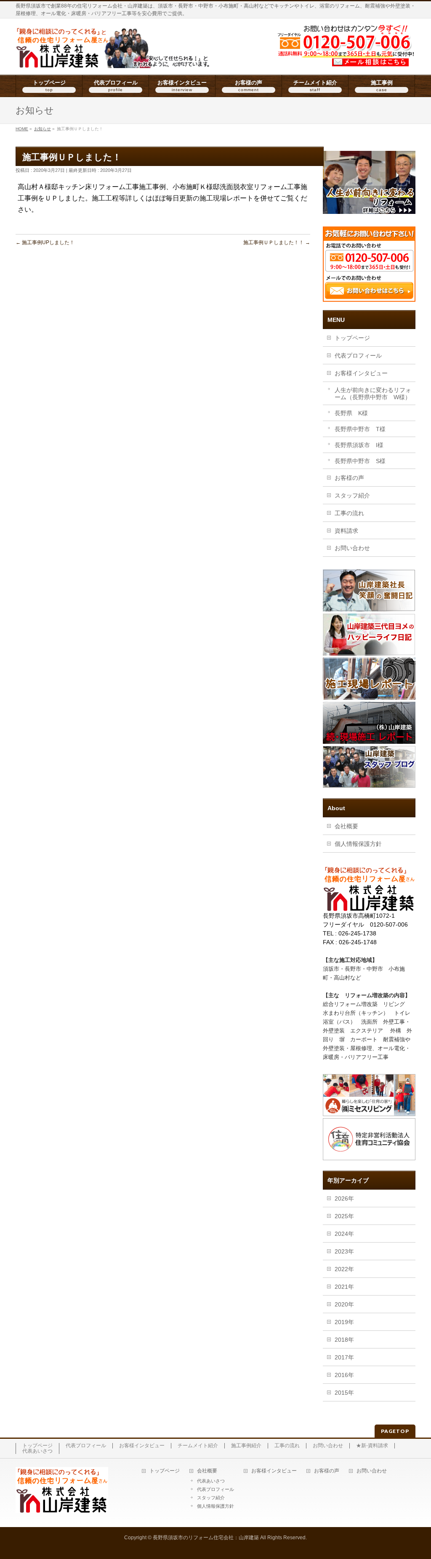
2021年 (344, 1286)
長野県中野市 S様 (360, 461)
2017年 (344, 1357)
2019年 (344, 1322)
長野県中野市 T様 (360, 429)
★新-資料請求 (372, 1445)
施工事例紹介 (246, 1445)
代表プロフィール (358, 355)
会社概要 (346, 826)
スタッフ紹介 (352, 495)
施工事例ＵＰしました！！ (276, 242)
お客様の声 (349, 477)
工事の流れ (349, 513)
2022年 (344, 1269)
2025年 (344, 1216)
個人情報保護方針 (358, 843)
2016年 (344, 1375)
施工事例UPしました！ (45, 242)
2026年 (344, 1198)
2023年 (344, 1251)
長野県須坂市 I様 (359, 445)
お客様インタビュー (361, 373)
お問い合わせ (352, 548)
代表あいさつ (37, 1451)
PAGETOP (395, 1431)
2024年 (344, 1233)
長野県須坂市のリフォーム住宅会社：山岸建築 (206, 1538)
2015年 (344, 1392)
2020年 (344, 1304)
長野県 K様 (351, 413)
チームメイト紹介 (198, 1445)
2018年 (344, 1339)
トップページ (352, 337)
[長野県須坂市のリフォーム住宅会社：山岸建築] (113, 58)
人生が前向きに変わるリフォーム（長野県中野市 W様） (373, 393)
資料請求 (346, 530)
